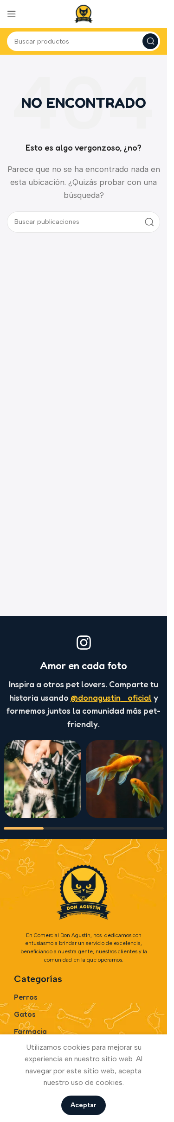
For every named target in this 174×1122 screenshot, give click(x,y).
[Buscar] (150, 41)
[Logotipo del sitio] (83, 13)
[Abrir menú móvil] (11, 14)
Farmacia (30, 1031)
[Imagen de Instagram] (42, 779)
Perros (26, 997)
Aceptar (84, 1105)
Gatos (25, 1014)
